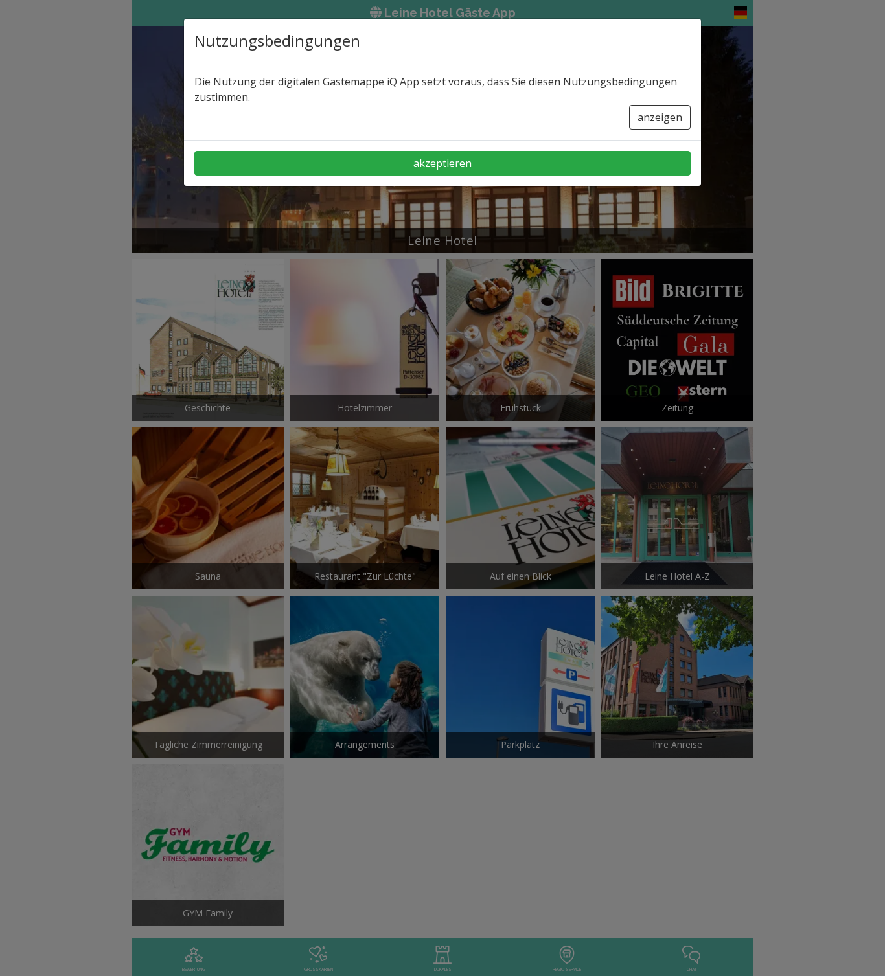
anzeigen (660, 117)
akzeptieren (442, 163)
